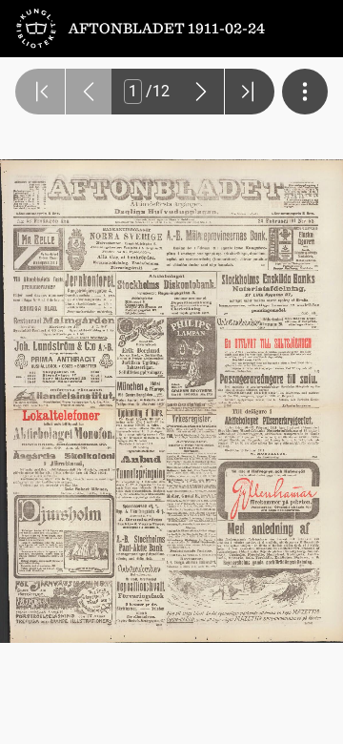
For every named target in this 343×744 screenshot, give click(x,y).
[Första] (40, 91)
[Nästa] (201, 91)
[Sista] (249, 91)
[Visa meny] (305, 91)
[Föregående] (88, 91)
